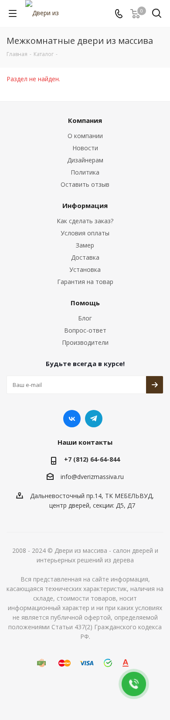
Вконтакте (72, 418)
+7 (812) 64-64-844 (92, 459)
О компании (85, 136)
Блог (85, 318)
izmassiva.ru (106, 476)
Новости (85, 148)
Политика (85, 172)
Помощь (85, 302)
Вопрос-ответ (85, 330)
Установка (85, 269)
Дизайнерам (85, 160)
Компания (85, 120)
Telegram (93, 418)
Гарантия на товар (85, 281)
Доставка (85, 257)
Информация (85, 205)
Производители (85, 342)
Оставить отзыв (85, 184)
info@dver (75, 476)
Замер (85, 245)
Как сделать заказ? (85, 221)
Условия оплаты (85, 233)
